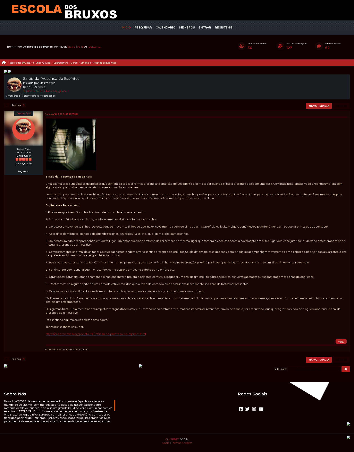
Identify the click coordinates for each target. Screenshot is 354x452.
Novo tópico (319, 105)
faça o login (75, 46)
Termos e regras (181, 442)
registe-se (94, 46)
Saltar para (280, 369)
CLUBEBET (172, 439)
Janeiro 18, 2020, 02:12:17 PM (61, 114)
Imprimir (341, 105)
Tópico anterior (33, 91)
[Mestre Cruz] (23, 166)
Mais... (341, 341)
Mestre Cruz (23, 113)
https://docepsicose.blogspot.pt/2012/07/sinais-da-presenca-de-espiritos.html (96, 334)
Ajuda (165, 442)
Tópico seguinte (56, 91)
